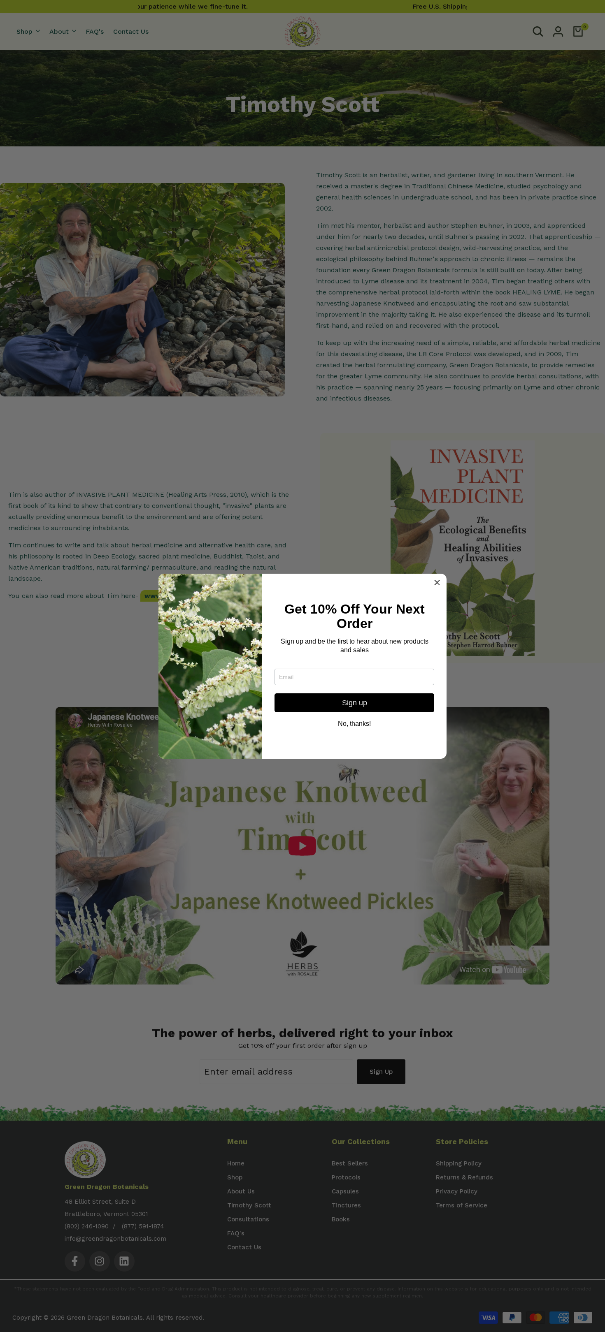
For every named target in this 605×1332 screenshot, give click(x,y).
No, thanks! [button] (354, 723)
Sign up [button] (354, 703)
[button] (437, 583)
